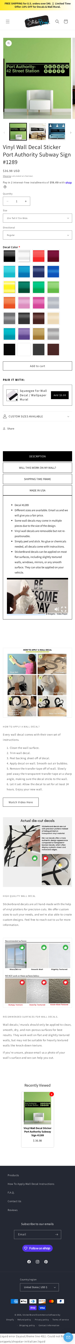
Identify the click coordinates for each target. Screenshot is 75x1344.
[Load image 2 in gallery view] (37, 131)
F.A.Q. (11, 1192)
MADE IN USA (37, 490)
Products (13, 1175)
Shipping (7, 176)
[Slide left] (4, 132)
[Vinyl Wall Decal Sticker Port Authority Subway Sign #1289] (37, 1108)
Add (60, 395)
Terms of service (60, 1319)
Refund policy (24, 1319)
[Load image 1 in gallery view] (18, 131)
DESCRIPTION (37, 456)
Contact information (49, 1325)
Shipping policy (27, 1325)
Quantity (7, 193)
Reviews (13, 1210)
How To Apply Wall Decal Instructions (31, 1184)
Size (5, 210)
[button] (7, 21)
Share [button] (10, 428)
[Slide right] (71, 132)
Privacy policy (42, 1319)
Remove (51, 1094)
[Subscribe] (56, 1234)
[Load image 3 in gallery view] (56, 131)
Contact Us (14, 1201)
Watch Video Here (21, 802)
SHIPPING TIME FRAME (37, 479)
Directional (9, 227)
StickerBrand (29, 1314)
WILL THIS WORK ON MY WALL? (37, 467)
